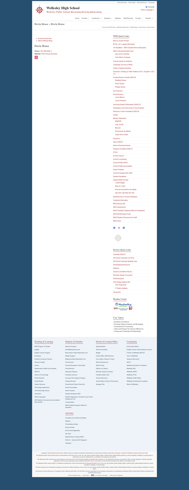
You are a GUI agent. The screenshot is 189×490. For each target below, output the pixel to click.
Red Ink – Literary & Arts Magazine (76, 440)
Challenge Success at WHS (123, 65)
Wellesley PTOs (132, 375)
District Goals (100, 365)
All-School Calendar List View (123, 258)
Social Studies (39, 381)
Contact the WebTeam (127, 453)
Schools (84, 18)
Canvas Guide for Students (122, 61)
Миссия (118, 128)
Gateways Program (71, 371)
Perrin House (119, 83)
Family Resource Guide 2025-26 (124, 77)
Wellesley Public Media (134, 378)
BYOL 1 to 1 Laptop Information (124, 44)
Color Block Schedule (122, 57)
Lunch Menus (120, 97)
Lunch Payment (120, 100)
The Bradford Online (71, 424)
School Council (118, 156)
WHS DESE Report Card (122, 214)
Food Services (118, 94)
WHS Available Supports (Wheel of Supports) (129, 210)
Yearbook (68, 443)
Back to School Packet (121, 41)
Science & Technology (41, 375)
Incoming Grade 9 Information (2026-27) (127, 104)
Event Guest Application (72, 430)
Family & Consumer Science (43, 359)
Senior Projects (118, 169)
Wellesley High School (63, 7)
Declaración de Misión (123, 131)
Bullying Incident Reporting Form (75, 359)
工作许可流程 (120, 183)
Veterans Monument (133, 359)
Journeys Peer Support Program (75, 378)
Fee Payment (151, 2)
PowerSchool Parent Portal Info (75, 384)
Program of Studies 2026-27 (123, 149)
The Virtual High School (42, 390)
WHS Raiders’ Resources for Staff (125, 217)
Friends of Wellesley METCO (136, 353)
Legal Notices (86, 475)
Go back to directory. (45, 38)
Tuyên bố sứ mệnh (121, 134)
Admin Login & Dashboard (116, 475)
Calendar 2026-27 (119, 254)
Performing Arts (118, 278)
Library (115, 115)
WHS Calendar (131, 2)
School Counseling (119, 159)
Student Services (40, 384)
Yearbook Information (120, 200)
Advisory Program (70, 346)
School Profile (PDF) (120, 162)
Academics (96, 18)
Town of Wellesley (132, 356)
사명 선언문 (119, 124)
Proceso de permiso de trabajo (125, 189)
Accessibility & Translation (101, 475)
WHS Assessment (119, 207)
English (37, 349)
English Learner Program (42, 353)
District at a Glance (102, 368)
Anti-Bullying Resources (121, 265)
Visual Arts (117, 292)
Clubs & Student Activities (122, 68)
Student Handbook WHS (72, 394)
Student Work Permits (120, 180)
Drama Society (69, 427)
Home (77, 18)
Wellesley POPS (132, 371)
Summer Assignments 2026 (122, 173)
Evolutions (38, 356)
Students (107, 18)
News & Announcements (121, 145)
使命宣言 (118, 121)
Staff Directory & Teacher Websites (125, 197)
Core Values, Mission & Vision (105, 359)
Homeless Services (71, 375)
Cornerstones (69, 362)
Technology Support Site (121, 282)
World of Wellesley (132, 384)
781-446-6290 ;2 (46, 51)
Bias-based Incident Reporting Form (76, 353)
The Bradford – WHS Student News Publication (129, 47)
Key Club (68, 433)
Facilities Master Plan (102, 375)
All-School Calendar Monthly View (125, 261)
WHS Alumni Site (119, 203)
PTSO (115, 152)
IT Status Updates (121, 288)
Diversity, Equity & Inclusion (122, 275)
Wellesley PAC (131, 368)
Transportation (69, 402)
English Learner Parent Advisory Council (139, 349)
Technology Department (42, 387)
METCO (37, 371)
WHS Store (117, 221)
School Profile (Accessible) (122, 166)
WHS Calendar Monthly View (123, 51)
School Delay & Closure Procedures (107, 381)
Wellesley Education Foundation (137, 365)
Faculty (138, 18)
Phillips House (120, 87)
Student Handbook (119, 176)
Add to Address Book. (45, 41)
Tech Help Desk (120, 285)
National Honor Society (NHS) (74, 437)
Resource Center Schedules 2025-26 (126, 111)
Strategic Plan (100, 384)
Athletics (118, 18)
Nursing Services (70, 381)
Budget (98, 353)
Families (148, 18)
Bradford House (120, 80)
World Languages (40, 397)
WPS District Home (122, 2)
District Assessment (102, 362)
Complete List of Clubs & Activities (75, 418)
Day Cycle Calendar (122, 54)
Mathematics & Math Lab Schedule (45, 368)
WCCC (129, 362)
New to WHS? (118, 142)
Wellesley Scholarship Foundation (137, 381)
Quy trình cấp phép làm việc (124, 193)
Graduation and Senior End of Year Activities (128, 108)
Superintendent (101, 346)
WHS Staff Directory (142, 2)
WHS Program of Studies (42, 346)
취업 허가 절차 (120, 186)
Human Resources (102, 378)
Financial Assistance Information (75, 365)
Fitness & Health (40, 362)
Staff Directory (128, 18)
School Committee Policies (122, 271)
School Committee (101, 349)
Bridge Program (70, 356)
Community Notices (133, 346)
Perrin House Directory (49, 54)
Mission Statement (119, 118)
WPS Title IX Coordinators (94, 461)
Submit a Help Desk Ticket (141, 453)
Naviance (116, 138)
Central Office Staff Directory (105, 356)
